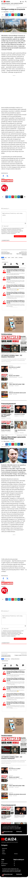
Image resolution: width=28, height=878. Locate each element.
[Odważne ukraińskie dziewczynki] (4, 394)
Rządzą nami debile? (14, 375)
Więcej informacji (8, 874)
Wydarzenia (3, 7)
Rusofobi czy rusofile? (14, 367)
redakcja (10, 368)
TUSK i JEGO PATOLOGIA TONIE (17, 384)
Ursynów (3, 259)
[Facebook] (6, 14)
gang (6, 257)
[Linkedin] (18, 14)
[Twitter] (9, 14)
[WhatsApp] (15, 14)
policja (16, 257)
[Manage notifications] (3, 875)
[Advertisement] (14, 90)
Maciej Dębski (6, 11)
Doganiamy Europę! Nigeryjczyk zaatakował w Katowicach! (21, 253)
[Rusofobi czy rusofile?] (4, 368)
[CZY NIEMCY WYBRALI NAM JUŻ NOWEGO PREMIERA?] (14, 344)
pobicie (12, 257)
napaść (9, 257)
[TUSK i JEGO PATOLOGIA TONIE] (4, 386)
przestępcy (20, 257)
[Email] (21, 14)
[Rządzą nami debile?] (4, 377)
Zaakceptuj (19, 874)
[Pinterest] (12, 14)
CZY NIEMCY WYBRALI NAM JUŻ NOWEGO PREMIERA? (11, 356)
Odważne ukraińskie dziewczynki (17, 392)
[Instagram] (14, 864)
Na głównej (3, 353)
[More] (24, 14)
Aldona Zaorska (9, 353)
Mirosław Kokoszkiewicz (13, 377)
